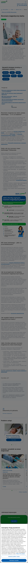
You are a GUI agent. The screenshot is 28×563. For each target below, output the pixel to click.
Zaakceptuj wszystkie (14, 560)
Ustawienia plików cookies (14, 556)
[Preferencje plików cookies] (1, 561)
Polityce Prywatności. (7, 553)
